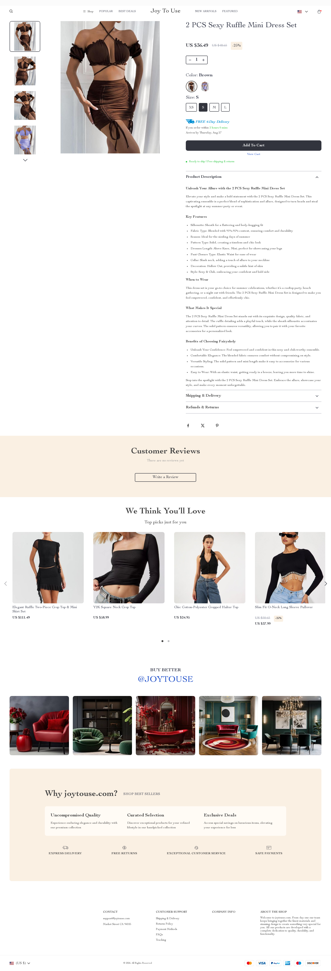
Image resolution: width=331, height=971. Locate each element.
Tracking (161, 940)
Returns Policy (164, 924)
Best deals (127, 11)
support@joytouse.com (116, 918)
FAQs (159, 934)
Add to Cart (254, 145)
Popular (106, 11)
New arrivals (205, 11)
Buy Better (165, 670)
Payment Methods (166, 929)
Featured (230, 11)
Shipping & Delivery (167, 918)
